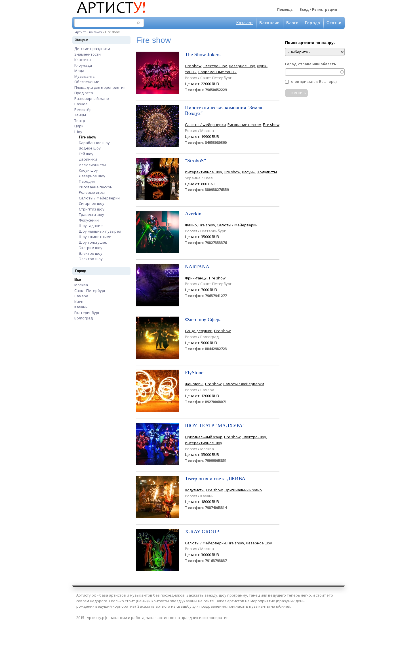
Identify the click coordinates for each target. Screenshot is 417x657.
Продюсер (83, 92)
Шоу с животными (95, 236)
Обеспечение (86, 81)
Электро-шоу (91, 258)
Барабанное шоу (94, 142)
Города (313, 22)
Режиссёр (83, 109)
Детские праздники (92, 48)
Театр (79, 120)
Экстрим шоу (90, 247)
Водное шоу (90, 148)
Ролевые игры (92, 192)
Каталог (244, 22)
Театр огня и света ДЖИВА (215, 478)
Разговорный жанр (91, 98)
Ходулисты (267, 171)
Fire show (87, 137)
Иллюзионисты (92, 164)
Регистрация (324, 9)
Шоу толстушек (93, 242)
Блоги (292, 22)
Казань (81, 306)
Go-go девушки (198, 330)
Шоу (78, 131)
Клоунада (83, 65)
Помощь (285, 9)
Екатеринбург (87, 312)
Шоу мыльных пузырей (100, 231)
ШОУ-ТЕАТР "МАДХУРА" (215, 425)
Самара (81, 295)
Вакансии (269, 22)
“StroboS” (195, 160)
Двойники (88, 159)
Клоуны (249, 171)
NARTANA (197, 266)
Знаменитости (87, 54)
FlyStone (194, 372)
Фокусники (89, 220)
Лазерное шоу (92, 175)
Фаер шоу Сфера (203, 319)
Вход (304, 9)
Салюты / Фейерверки (99, 198)
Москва (81, 284)
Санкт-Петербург (90, 290)
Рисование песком (96, 186)
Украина (193, 177)
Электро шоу (90, 253)
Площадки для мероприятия (99, 87)
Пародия (87, 181)
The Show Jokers (202, 54)
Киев (78, 301)
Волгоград (83, 318)
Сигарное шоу (91, 203)
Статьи (334, 22)
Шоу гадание (91, 225)
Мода (79, 70)
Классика (82, 59)
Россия (191, 77)
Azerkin (193, 213)
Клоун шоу (88, 170)
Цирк (78, 126)
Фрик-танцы (196, 278)
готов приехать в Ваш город (313, 81)
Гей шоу (86, 153)
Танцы (80, 114)
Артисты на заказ (88, 32)
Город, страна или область (310, 64)
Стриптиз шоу (91, 209)
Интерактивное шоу (203, 171)
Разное (81, 103)
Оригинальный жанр (203, 436)
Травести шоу (91, 214)
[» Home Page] (110, 13)
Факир (191, 225)
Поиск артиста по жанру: (310, 42)
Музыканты (85, 76)
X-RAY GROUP (202, 531)
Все (77, 279)
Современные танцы (217, 71)
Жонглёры (194, 383)
